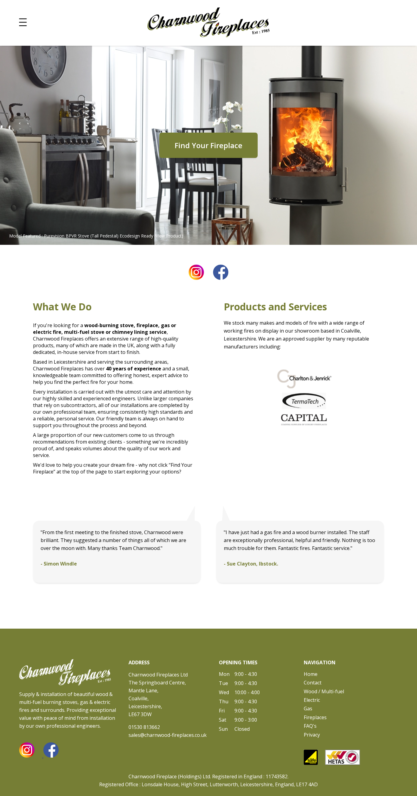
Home (310, 674)
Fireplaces (315, 717)
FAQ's (310, 726)
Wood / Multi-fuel (324, 691)
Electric (312, 700)
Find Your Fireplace (208, 145)
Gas (308, 708)
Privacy (312, 734)
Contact (312, 682)
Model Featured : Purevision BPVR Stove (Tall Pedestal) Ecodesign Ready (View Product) (96, 236)
